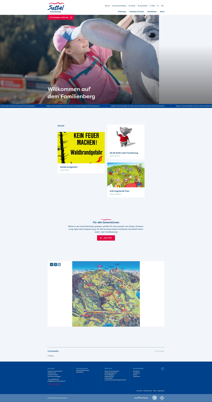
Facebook (136, 371)
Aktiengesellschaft (111, 373)
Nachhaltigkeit (110, 374)
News (162, 11)
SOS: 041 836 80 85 (54, 384)
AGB (154, 391)
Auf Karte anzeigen (54, 376)
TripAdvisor (136, 376)
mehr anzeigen (159, 351)
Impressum (160, 391)
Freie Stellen (109, 378)
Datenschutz (147, 391)
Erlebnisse (122, 11)
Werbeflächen (109, 376)
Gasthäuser (152, 11)
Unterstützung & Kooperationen (115, 380)
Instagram (136, 373)
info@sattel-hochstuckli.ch (56, 381)
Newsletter (79, 372)
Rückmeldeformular (82, 370)
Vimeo (135, 374)
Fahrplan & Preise (136, 11)
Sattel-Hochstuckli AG (112, 371)
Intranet (139, 391)
